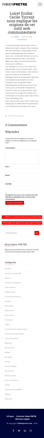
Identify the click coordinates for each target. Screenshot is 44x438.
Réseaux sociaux (10, 376)
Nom (7, 167)
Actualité (8, 269)
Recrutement (9, 371)
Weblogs (8, 394)
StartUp (7, 385)
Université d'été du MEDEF (13, 389)
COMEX (16, 37)
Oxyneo (7, 362)
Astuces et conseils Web (13, 273)
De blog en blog (10, 292)
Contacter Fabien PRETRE (26, 416)
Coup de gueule (10, 287)
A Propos (10, 416)
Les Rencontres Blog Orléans (14, 334)
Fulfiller (7, 324)
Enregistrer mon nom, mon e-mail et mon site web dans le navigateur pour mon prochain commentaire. (21, 197)
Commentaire (10, 148)
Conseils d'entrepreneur (13, 283)
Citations (8, 278)
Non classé (8, 357)
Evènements (9, 306)
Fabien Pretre (9, 310)
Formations (8, 320)
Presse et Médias (10, 366)
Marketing (8, 343)
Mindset (7, 352)
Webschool (8, 399)
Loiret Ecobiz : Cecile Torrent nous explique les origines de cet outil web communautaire (22, 23)
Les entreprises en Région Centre (16, 329)
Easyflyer (8, 301)
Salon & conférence (11, 380)
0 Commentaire (22, 39)
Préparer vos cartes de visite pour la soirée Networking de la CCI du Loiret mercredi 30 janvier (23, 217)
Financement (9, 315)
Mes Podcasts (9, 348)
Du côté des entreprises (16, 116)
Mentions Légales (22, 419)
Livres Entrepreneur (11, 338)
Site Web (8, 184)
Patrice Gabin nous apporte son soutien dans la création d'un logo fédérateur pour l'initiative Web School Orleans (22, 223)
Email (7, 175)
